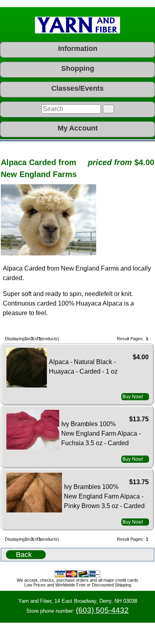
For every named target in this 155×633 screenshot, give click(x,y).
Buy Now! (132, 396)
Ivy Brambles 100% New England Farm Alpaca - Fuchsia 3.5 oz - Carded (101, 433)
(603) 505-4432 (102, 610)
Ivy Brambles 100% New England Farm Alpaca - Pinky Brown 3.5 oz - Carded (104, 496)
